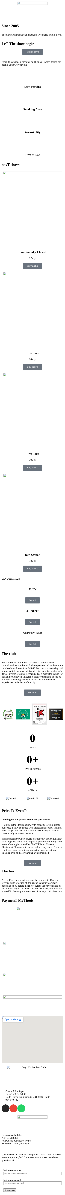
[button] (32, 19)
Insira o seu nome (12, 1170)
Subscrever (10, 1190)
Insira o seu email (12, 1180)
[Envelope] (13, 1108)
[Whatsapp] (21, 1108)
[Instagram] (5, 1108)
